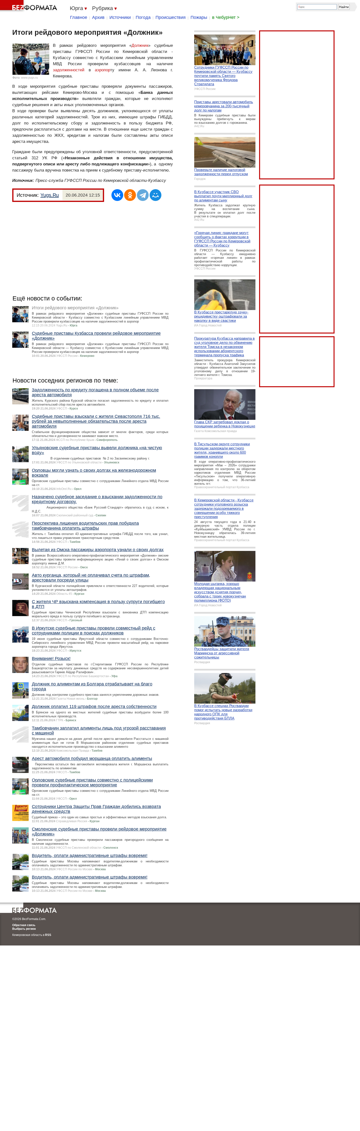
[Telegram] (143, 195)
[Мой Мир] (155, 195)
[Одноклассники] (130, 195)
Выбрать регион (24, 929)
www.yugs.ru (29, 77)
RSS (48, 935)
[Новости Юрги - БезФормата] (29, 6)
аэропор (102, 70)
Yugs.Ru (49, 195)
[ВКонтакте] (117, 195)
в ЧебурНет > (226, 17)
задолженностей (68, 70)
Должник (140, 45)
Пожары (199, 17)
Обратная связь (23, 925)
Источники (120, 17)
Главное (78, 17)
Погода (143, 17)
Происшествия (171, 17)
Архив (98, 17)
